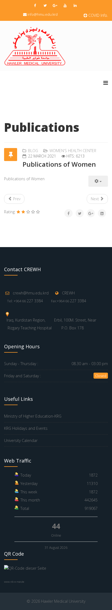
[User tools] (98, 181)
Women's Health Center (72, 150)
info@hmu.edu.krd (42, 14)
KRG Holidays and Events (26, 428)
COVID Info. (97, 15)
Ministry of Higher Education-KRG (32, 416)
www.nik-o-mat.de (14, 581)
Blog (33, 150)
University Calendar (21, 440)
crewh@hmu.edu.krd (31, 293)
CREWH (68, 293)
